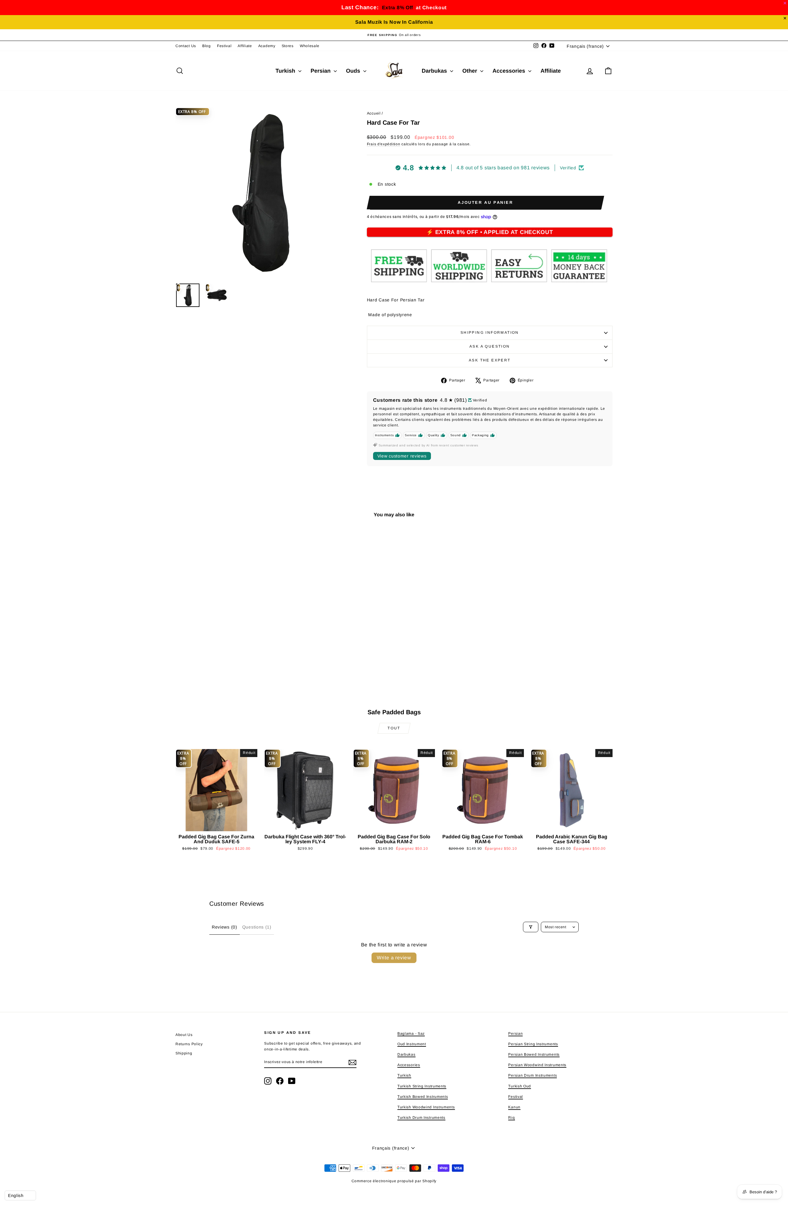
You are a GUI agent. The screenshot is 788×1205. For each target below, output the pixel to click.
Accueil (374, 113)
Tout (394, 728)
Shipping (183, 1053)
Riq (511, 1117)
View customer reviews (402, 455)
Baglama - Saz (411, 1033)
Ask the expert (490, 360)
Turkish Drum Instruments (421, 1117)
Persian (321, 71)
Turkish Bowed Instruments (422, 1096)
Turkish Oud (519, 1086)
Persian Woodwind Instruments (537, 1065)
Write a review (394, 957)
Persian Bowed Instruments (534, 1054)
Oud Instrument (411, 1044)
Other (470, 71)
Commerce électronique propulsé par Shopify (394, 1181)
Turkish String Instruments (421, 1086)
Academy (266, 46)
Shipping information (489, 332)
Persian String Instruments (533, 1044)
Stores (288, 46)
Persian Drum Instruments (532, 1075)
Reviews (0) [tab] (224, 927)
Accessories (509, 71)
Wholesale (310, 46)
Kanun (514, 1107)
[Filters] (530, 927)
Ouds (354, 71)
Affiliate (245, 46)
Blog (206, 46)
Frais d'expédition (383, 144)
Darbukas (435, 71)
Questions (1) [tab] (256, 927)
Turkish (286, 71)
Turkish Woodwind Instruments (426, 1107)
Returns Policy (189, 1044)
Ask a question (489, 346)
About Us (184, 1035)
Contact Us (185, 46)
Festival (224, 46)
